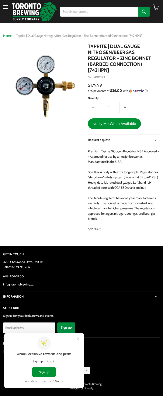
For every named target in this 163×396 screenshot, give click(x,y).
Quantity (93, 98)
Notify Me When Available (114, 124)
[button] (124, 91)
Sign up (66, 327)
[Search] (144, 12)
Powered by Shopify (81, 388)
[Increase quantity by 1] (124, 107)
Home (7, 36)
